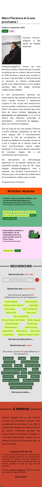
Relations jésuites (32, 365)
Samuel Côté (11, 313)
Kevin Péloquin (30, 212)
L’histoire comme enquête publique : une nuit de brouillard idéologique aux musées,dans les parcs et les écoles (19, 200)
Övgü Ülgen (33, 305)
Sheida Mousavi (11, 327)
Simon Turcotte (31, 327)
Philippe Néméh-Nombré (13, 305)
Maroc (35, 369)
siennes (35, 121)
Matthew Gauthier (22, 215)
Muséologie (8, 358)
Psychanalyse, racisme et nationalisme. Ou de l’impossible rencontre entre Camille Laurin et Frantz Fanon (13, 234)
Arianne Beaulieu (12, 324)
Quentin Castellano (17, 470)
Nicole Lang (32, 324)
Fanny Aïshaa (10, 309)
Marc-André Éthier (9, 215)
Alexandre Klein (8, 251)
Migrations (22, 376)
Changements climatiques (21, 387)
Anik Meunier (7, 212)
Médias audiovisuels (30, 362)
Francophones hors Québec (15, 369)
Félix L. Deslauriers (30, 309)
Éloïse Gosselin (31, 302)
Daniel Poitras (21, 331)
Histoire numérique (10, 380)
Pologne (22, 358)
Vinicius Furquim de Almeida (13, 320)
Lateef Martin (8, 335)
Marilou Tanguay (33, 320)
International (9, 362)
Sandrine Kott (7, 331)
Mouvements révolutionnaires (21, 384)
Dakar (23, 373)
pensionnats (8, 376)
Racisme (18, 365)
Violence (34, 358)
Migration (35, 376)
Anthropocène (34, 373)
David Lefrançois (19, 212)
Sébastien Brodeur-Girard (28, 335)
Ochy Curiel (35, 331)
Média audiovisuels (31, 380)
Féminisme (7, 365)
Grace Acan (31, 313)
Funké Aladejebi (11, 302)
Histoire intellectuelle (10, 373)
